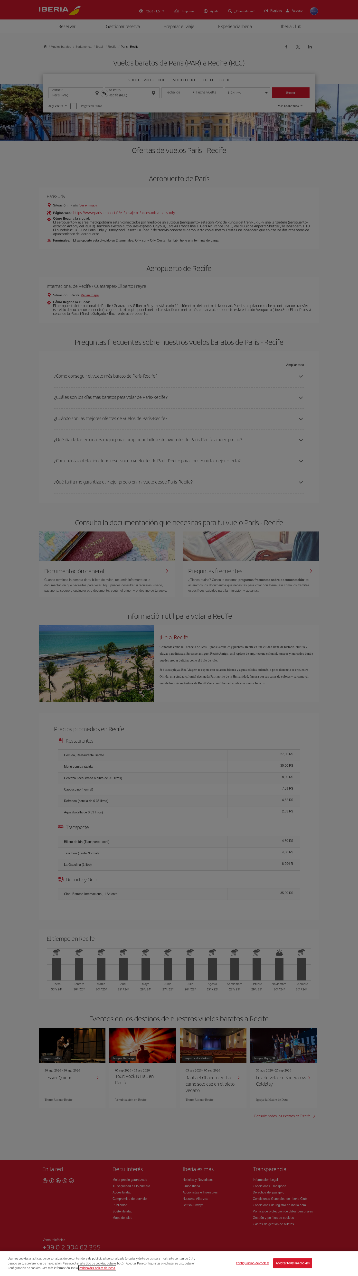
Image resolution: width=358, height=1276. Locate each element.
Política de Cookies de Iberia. (97, 1268)
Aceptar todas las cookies (293, 1263)
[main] (179, 1263)
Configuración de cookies (252, 1263)
